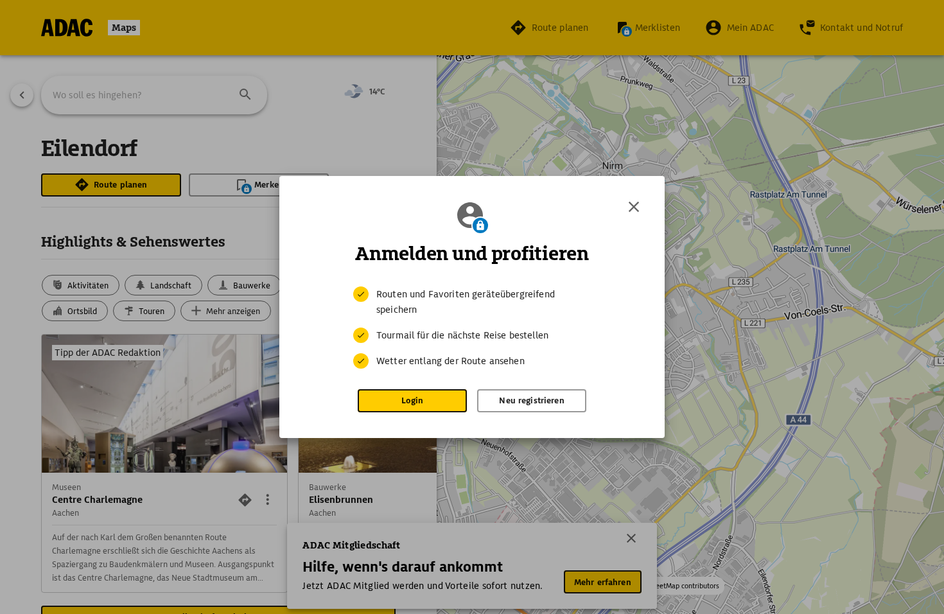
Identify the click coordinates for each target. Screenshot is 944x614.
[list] (472, 327)
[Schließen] (633, 206)
